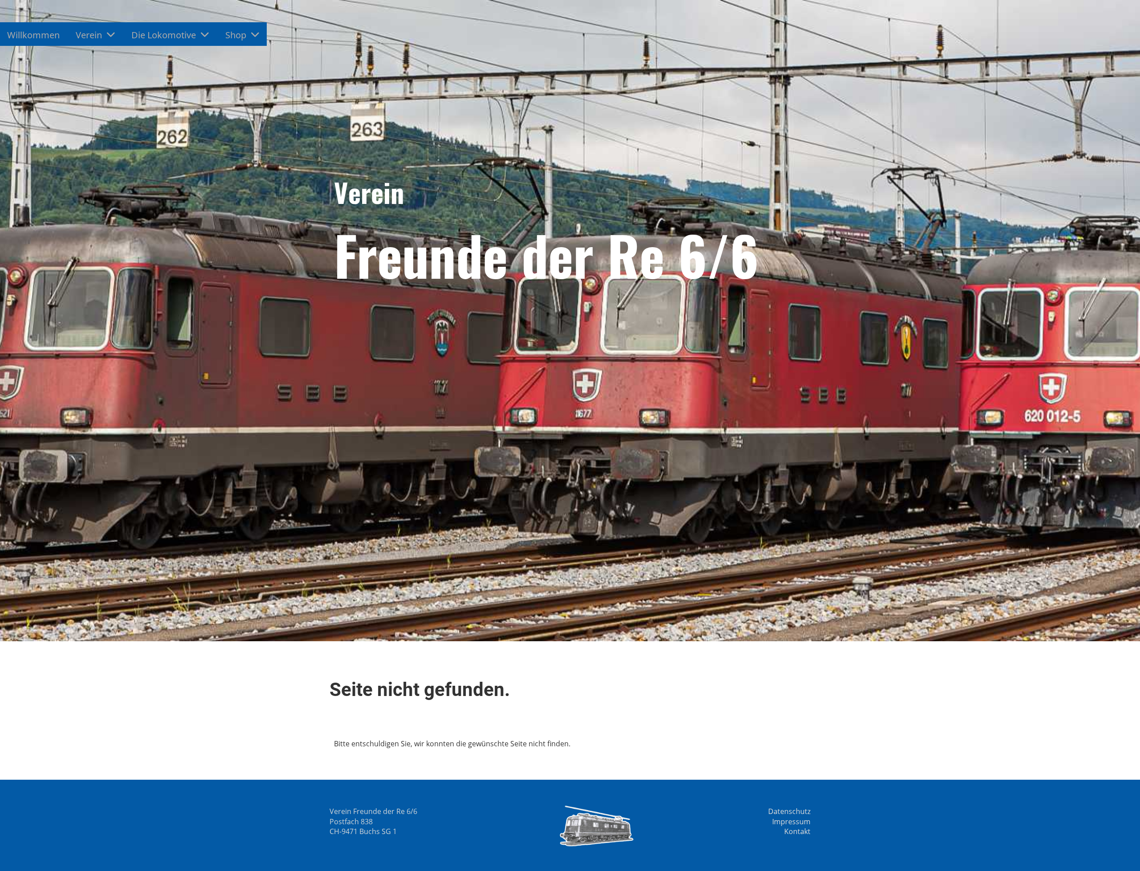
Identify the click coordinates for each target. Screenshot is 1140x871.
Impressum (791, 821)
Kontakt (797, 831)
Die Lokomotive (163, 35)
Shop (235, 35)
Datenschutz (789, 811)
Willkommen (33, 35)
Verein (89, 35)
